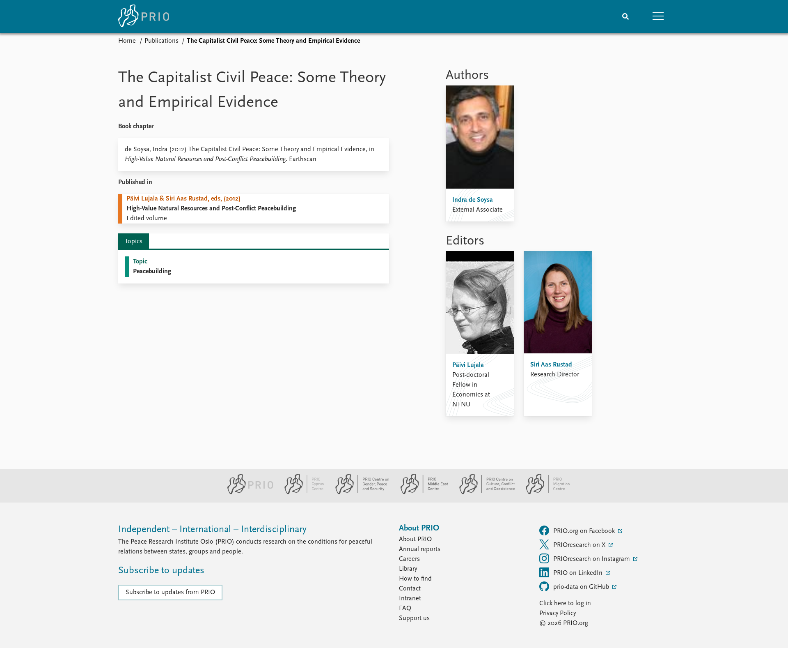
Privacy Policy (557, 613)
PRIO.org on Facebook (584, 531)
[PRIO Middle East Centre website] (421, 492)
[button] (658, 16)
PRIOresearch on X (580, 545)
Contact (410, 589)
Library (408, 569)
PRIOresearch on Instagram (592, 559)
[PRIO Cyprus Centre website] (300, 492)
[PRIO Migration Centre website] (543, 492)
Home (127, 41)
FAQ (405, 608)
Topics (133, 241)
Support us (414, 618)
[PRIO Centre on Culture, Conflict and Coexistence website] (483, 492)
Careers (409, 559)
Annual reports (419, 549)
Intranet (410, 598)
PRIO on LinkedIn (578, 573)
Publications (161, 41)
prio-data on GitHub (582, 587)
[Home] (143, 16)
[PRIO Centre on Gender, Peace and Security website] (359, 492)
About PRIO (415, 539)
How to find (415, 579)
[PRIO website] (246, 492)
